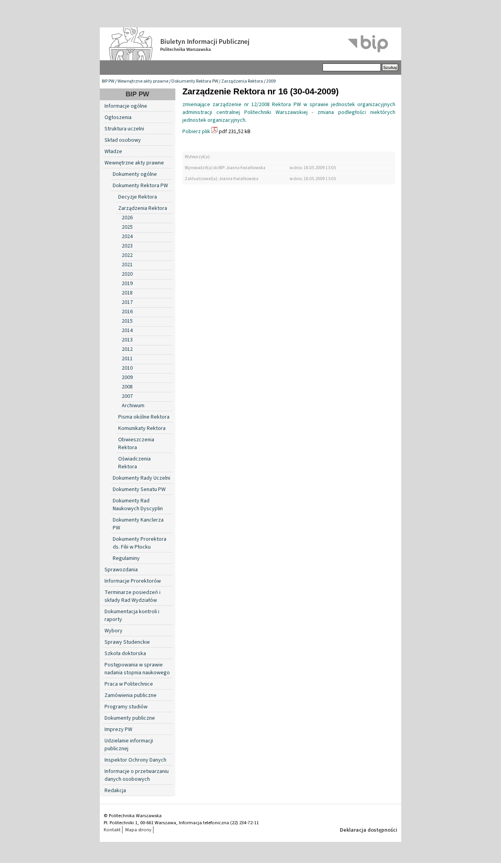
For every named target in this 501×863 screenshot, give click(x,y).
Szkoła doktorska (125, 653)
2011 (127, 359)
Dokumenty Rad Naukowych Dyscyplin (138, 505)
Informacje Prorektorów (133, 581)
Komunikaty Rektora (142, 428)
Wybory (114, 631)
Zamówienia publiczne (131, 695)
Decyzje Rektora (137, 197)
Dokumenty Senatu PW (139, 489)
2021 (127, 265)
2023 (127, 246)
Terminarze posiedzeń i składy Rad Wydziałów (132, 596)
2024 (127, 236)
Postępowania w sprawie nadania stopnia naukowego (137, 669)
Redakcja (115, 790)
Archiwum (133, 406)
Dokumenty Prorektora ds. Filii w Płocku (139, 543)
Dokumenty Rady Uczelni (141, 478)
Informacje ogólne (126, 106)
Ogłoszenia (118, 117)
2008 (127, 387)
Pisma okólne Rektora (143, 417)
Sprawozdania (121, 570)
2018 (127, 293)
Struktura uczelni (124, 129)
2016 (127, 312)
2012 (127, 349)
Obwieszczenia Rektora (136, 443)
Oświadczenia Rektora (134, 463)
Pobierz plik (196, 131)
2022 (127, 255)
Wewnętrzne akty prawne (142, 81)
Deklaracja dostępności (368, 830)
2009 (271, 81)
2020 (127, 274)
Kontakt (112, 829)
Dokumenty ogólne (135, 174)
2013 (127, 340)
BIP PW (108, 81)
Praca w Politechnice (129, 684)
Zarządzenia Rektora (242, 81)
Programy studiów (126, 707)
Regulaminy (126, 558)
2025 (127, 227)
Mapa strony (138, 829)
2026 (127, 218)
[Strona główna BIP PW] (250, 43)
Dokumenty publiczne (130, 718)
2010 (127, 368)
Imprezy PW (118, 729)
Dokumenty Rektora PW (194, 81)
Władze (113, 151)
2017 (127, 302)
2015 (127, 321)
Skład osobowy (123, 140)
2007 (127, 396)
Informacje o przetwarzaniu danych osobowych (137, 775)
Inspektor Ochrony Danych (135, 760)
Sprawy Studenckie (127, 642)
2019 (127, 283)
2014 (127, 330)
